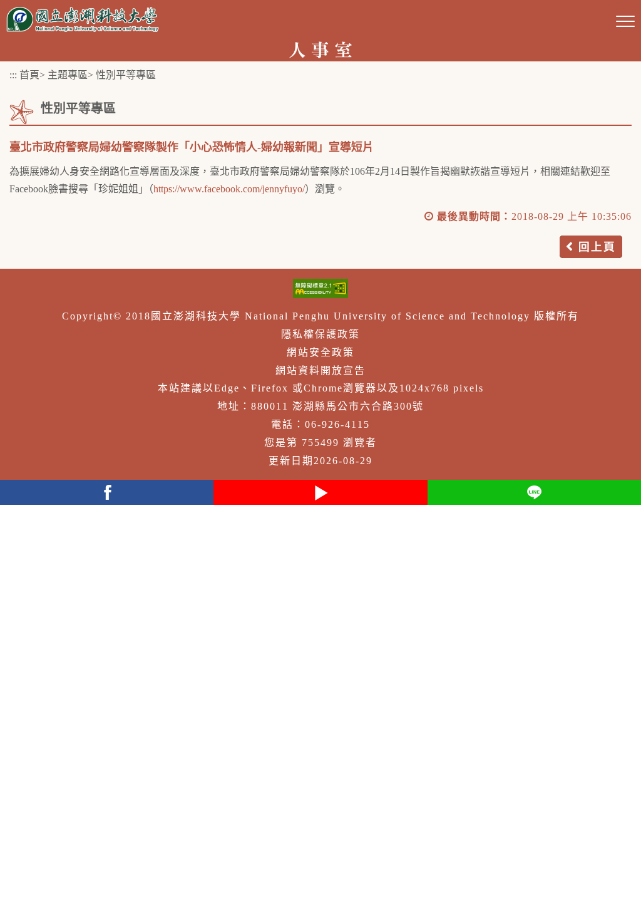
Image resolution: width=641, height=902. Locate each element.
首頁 (29, 75)
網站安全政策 (320, 352)
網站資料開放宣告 (320, 370)
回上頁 (597, 247)
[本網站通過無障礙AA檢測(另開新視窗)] (320, 288)
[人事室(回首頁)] (320, 48)
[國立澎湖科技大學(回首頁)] (82, 19)
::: (13, 75)
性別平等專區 (126, 75)
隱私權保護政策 (320, 334)
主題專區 (68, 75)
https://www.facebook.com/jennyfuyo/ (229, 189)
